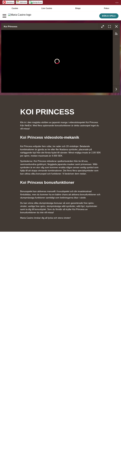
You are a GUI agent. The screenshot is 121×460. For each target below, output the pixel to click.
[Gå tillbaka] (116, 26)
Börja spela (109, 16)
